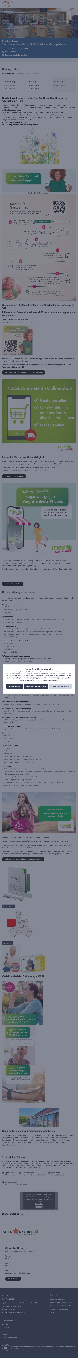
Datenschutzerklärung (47, 680)
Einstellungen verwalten (60, 686)
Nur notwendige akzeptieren (36, 686)
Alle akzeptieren (14, 686)
